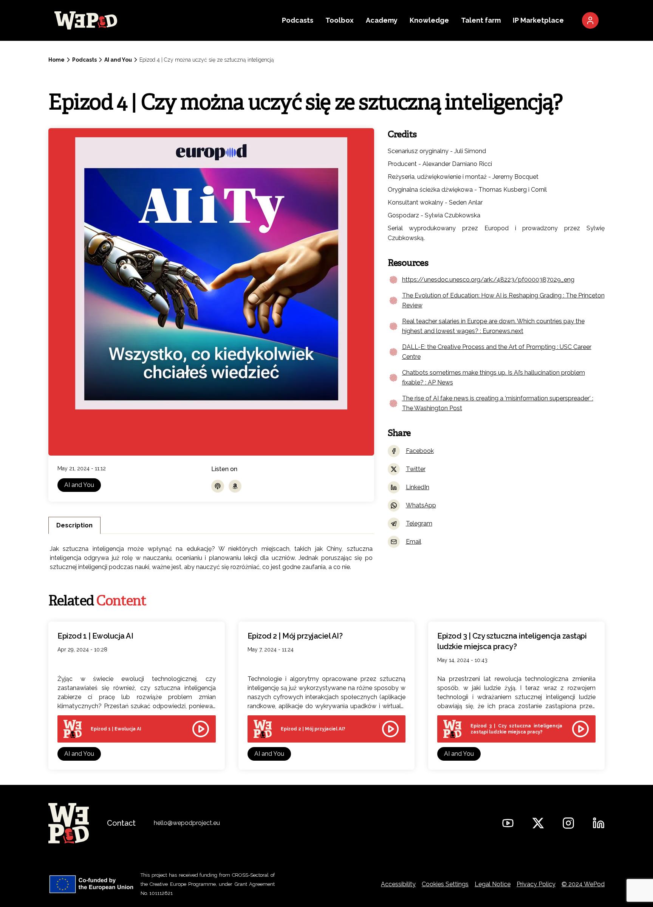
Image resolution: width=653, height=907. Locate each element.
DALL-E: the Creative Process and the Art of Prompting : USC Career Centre (496, 351)
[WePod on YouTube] (508, 823)
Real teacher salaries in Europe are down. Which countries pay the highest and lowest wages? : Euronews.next (493, 326)
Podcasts (297, 20)
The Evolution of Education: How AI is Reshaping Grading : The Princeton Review (503, 300)
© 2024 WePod (583, 884)
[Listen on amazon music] (235, 486)
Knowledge (429, 20)
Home (56, 60)
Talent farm (481, 20)
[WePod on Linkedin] (599, 823)
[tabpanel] (211, 556)
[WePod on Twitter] (538, 823)
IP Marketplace (538, 20)
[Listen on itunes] (217, 486)
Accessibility (398, 884)
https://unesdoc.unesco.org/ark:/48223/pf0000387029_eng (488, 279)
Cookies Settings (445, 884)
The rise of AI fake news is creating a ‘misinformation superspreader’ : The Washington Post (497, 403)
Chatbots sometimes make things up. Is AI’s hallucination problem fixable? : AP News (493, 377)
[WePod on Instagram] (568, 823)
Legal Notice (493, 884)
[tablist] (211, 525)
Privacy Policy (536, 884)
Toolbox (339, 20)
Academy (382, 20)
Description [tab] (74, 525)
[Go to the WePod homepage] (156, 20)
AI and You (118, 60)
